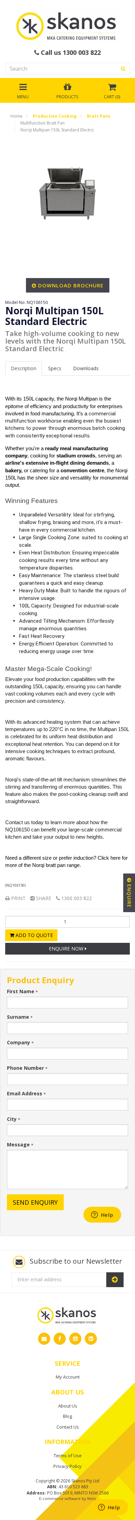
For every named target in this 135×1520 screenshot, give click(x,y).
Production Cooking (54, 116)
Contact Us (67, 1427)
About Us (67, 1406)
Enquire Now (67, 948)
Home (16, 116)
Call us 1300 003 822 (70, 53)
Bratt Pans (98, 116)
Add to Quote (33, 935)
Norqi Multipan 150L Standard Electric (57, 130)
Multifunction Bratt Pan (42, 123)
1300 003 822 (76, 898)
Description (23, 368)
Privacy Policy (67, 1466)
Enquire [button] (129, 895)
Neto (91, 1498)
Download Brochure (71, 285)
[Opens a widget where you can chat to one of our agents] (109, 1508)
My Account (68, 1377)
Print (18, 898)
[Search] (123, 69)
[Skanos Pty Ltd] (67, 25)
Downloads (86, 368)
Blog (67, 1416)
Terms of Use (68, 1455)
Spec (54, 368)
